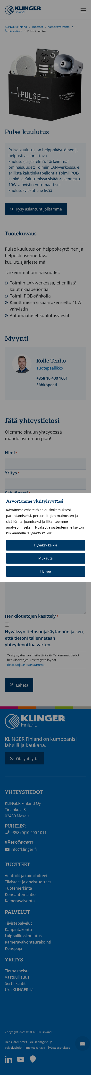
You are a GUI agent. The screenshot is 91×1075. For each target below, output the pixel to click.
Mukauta (45, 558)
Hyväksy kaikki (45, 545)
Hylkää (45, 571)
